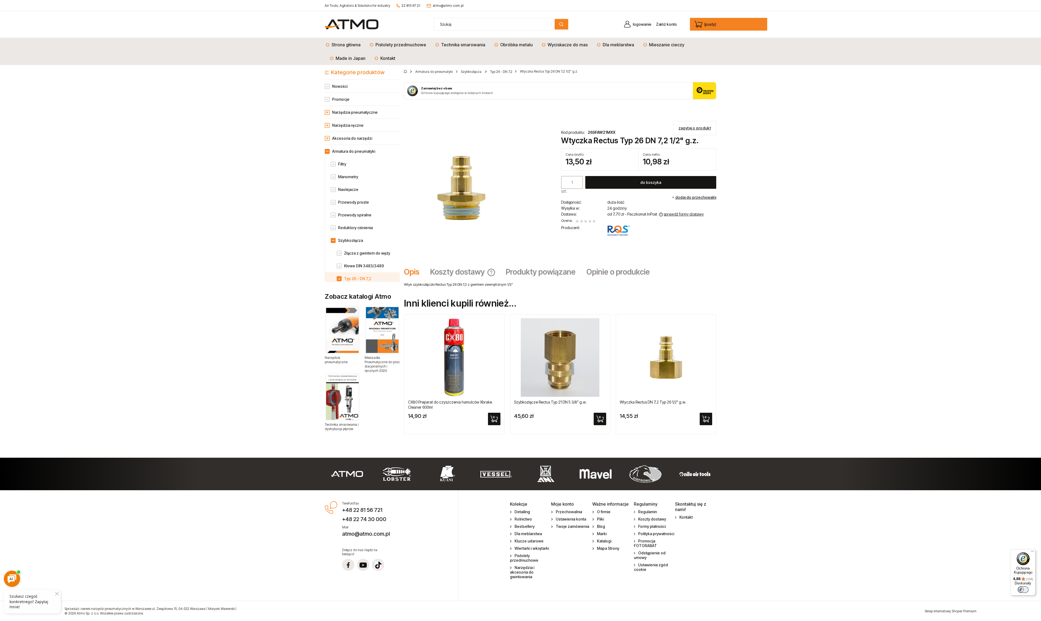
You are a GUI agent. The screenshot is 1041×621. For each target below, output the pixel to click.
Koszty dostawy (652, 519)
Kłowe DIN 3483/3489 (364, 266)
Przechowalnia (569, 511)
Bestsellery (525, 526)
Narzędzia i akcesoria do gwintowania (522, 572)
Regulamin (647, 511)
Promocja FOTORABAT (645, 543)
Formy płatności (652, 526)
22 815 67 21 (410, 6)
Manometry (348, 176)
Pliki (600, 519)
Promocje (340, 99)
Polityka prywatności (656, 533)
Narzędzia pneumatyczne (355, 112)
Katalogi (604, 541)
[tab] (414, 272)
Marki (602, 533)
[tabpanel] (560, 284)
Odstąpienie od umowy (650, 555)
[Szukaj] (561, 24)
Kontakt (686, 517)
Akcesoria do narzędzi (352, 138)
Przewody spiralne (354, 215)
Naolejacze (348, 189)
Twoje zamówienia (572, 526)
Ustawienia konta (571, 519)
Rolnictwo (523, 519)
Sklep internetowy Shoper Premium (950, 611)
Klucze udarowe (529, 541)
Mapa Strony (608, 548)
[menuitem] (345, 44)
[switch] (1023, 589)
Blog (601, 526)
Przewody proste (353, 202)
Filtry (342, 164)
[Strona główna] (352, 24)
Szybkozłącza (350, 240)
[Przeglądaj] (342, 330)
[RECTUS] (618, 230)
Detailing (522, 511)
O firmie (604, 511)
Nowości (340, 86)
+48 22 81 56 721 (362, 510)
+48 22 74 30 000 (364, 519)
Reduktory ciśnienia (355, 227)
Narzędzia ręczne (348, 125)
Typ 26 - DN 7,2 (357, 278)
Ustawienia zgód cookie (651, 567)
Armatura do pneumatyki (353, 151)
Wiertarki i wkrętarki (532, 548)
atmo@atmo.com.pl (448, 6)
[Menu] (1032, 552)
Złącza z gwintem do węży (367, 253)
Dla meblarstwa (528, 533)
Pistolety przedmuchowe (524, 558)
